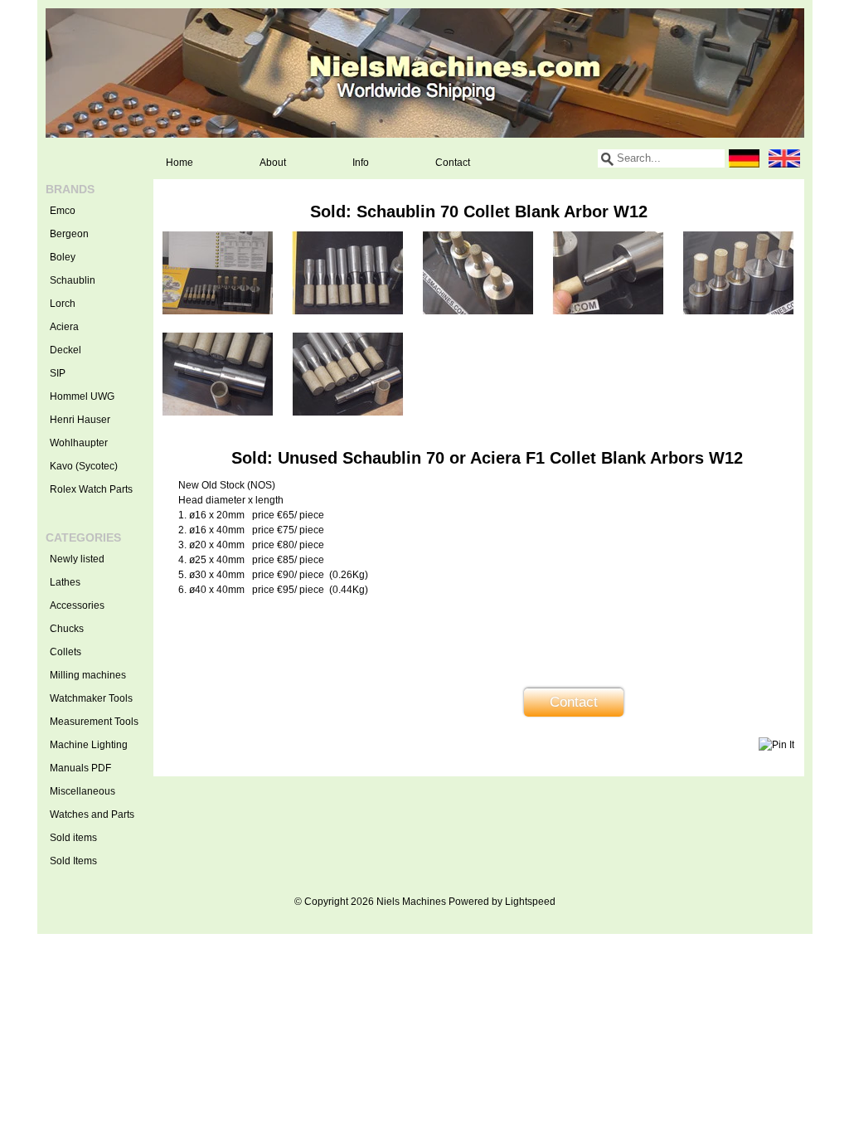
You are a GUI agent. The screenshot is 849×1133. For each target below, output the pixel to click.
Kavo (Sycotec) (84, 466)
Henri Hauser (80, 419)
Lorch (62, 303)
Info (360, 162)
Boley (62, 257)
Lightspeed (530, 901)
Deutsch (744, 158)
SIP (57, 373)
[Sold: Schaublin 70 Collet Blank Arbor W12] (218, 311)
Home (179, 162)
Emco (62, 210)
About (273, 162)
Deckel (65, 350)
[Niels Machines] (425, 73)
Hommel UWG (82, 396)
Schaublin (72, 280)
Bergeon (69, 234)
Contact (452, 162)
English (784, 158)
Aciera (64, 327)
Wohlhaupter (79, 443)
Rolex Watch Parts (91, 489)
